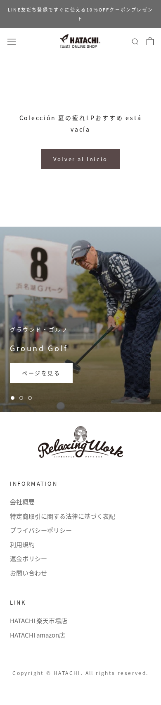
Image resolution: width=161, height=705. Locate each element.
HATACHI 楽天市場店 (38, 620)
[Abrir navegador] (11, 40)
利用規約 (22, 544)
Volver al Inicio (80, 159)
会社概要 (22, 501)
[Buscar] (135, 41)
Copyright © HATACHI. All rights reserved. (80, 672)
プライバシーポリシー (41, 530)
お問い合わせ (28, 572)
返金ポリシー (28, 558)
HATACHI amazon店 (37, 635)
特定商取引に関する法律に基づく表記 (62, 516)
